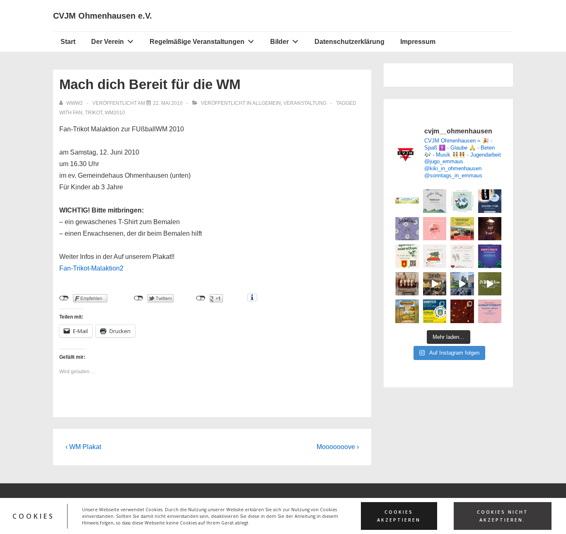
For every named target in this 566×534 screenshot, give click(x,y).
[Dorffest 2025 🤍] (435, 311)
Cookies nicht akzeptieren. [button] (502, 516)
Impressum (417, 41)
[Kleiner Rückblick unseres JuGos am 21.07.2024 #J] (462, 284)
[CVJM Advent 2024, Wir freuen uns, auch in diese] (407, 284)
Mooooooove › (338, 446)
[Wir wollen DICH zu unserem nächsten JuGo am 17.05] (435, 201)
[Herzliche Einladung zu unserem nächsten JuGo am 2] (490, 201)
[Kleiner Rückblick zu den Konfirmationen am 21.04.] (490, 284)
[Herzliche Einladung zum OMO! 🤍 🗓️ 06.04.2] (462, 256)
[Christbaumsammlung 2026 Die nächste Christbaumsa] (435, 229)
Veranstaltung (305, 103)
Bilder (279, 41)
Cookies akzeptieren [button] (399, 516)
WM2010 (115, 113)
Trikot (93, 113)
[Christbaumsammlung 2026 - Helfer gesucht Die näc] (435, 256)
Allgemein (266, 103)
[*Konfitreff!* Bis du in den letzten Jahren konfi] (490, 256)
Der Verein (107, 41)
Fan (77, 113)
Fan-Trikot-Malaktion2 (91, 268)
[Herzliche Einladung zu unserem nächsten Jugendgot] (407, 229)
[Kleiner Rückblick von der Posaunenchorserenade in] (435, 284)
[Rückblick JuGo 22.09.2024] (462, 311)
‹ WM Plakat (83, 446)
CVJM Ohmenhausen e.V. (102, 15)
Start (67, 41)
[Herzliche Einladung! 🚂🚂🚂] (462, 229)
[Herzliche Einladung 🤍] (407, 311)
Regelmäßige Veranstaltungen (197, 41)
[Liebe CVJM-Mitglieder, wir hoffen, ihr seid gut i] (407, 201)
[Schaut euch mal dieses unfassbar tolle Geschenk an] (490, 229)
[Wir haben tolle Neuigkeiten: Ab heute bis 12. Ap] (407, 256)
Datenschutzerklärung (349, 41)
